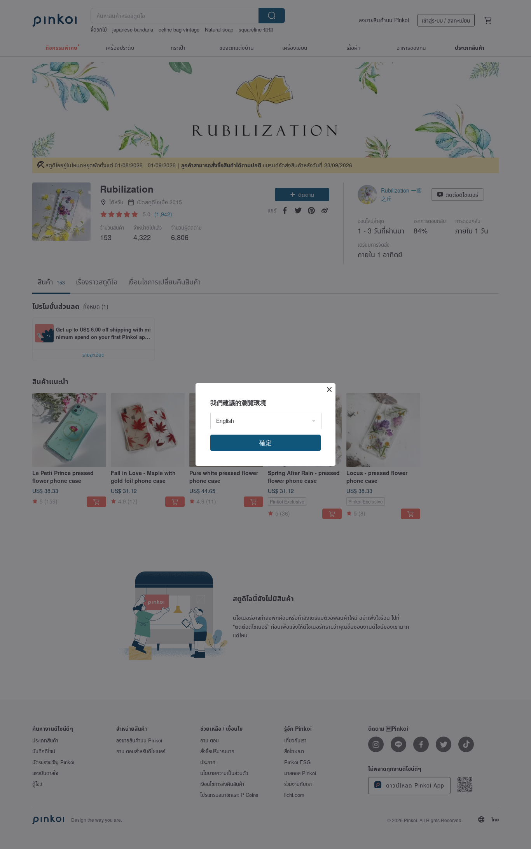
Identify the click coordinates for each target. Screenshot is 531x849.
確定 (265, 442)
